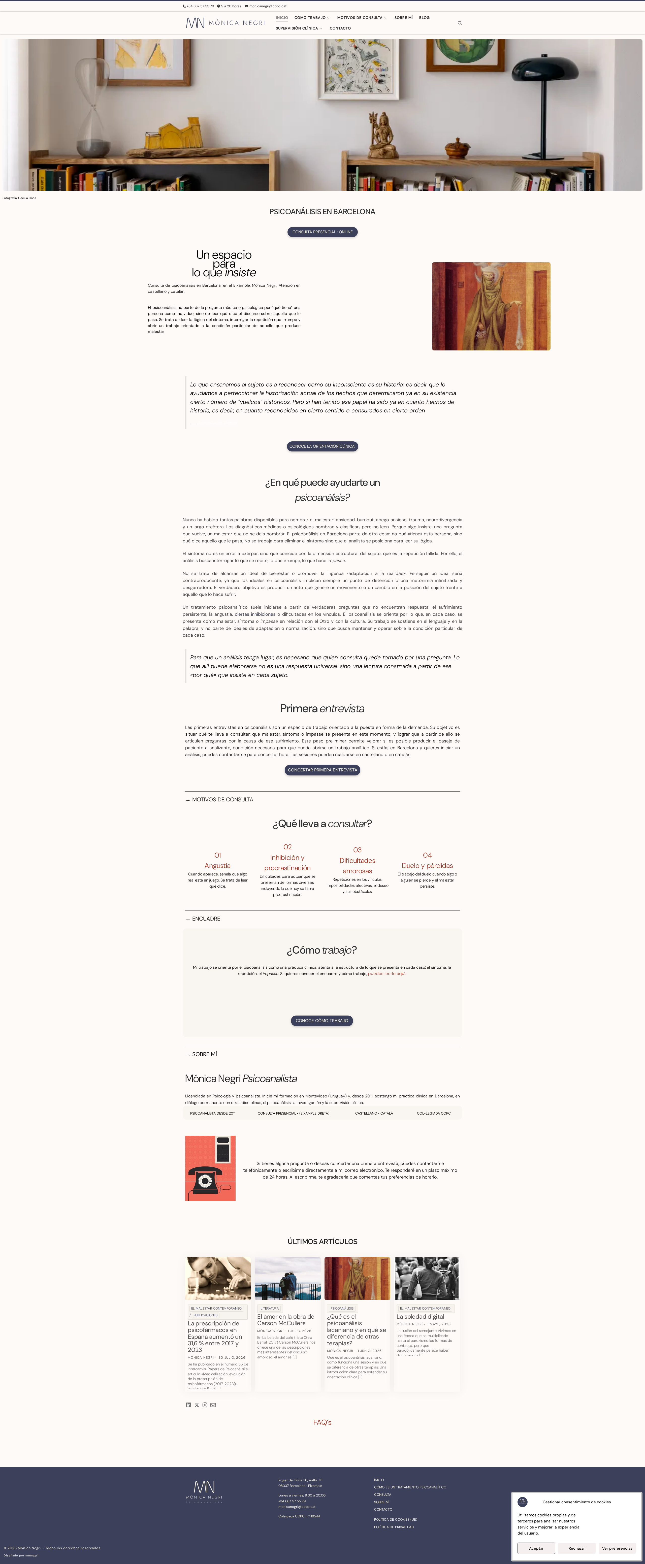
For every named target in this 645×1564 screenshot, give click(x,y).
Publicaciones (206, 1315)
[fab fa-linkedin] (188, 1405)
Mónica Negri (201, 1357)
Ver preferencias (617, 1548)
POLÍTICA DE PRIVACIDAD (394, 1527)
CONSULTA (382, 1494)
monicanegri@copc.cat (296, 1507)
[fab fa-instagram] (205, 1405)
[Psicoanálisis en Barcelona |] (225, 22)
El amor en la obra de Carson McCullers (285, 1320)
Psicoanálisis (342, 1308)
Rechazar (577, 1548)
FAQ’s (322, 1422)
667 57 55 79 (295, 1501)
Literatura (270, 1308)
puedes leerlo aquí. (387, 973)
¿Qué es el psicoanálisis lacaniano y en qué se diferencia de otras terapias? (356, 1330)
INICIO (379, 1480)
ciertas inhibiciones (255, 614)
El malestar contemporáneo (216, 1308)
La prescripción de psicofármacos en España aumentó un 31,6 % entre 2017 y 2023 (215, 1336)
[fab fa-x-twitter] (197, 1405)
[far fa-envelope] (213, 1405)
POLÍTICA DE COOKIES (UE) (395, 1519)
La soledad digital (420, 1316)
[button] (322, 999)
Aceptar (536, 1548)
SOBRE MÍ (381, 1502)
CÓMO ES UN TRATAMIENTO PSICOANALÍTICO (410, 1487)
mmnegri (32, 1555)
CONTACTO (383, 1509)
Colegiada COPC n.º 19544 (299, 1516)
